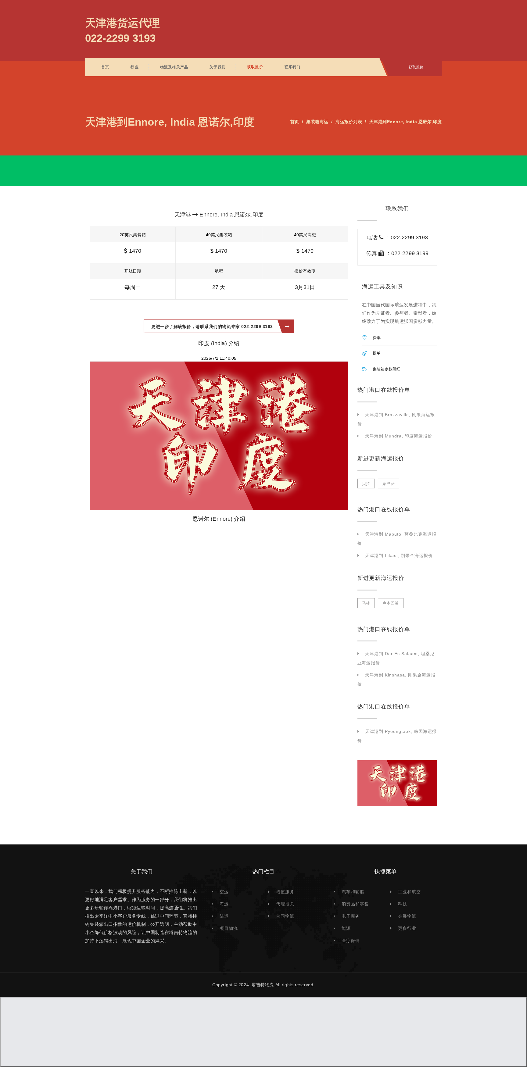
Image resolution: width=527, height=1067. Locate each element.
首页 (105, 67)
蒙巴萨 (388, 483)
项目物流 (229, 928)
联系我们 (293, 67)
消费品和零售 (355, 903)
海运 (224, 903)
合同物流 (285, 916)
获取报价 (255, 67)
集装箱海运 (317, 121)
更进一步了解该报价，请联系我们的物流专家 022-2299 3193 (212, 326)
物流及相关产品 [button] (174, 67)
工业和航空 (409, 891)
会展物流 (407, 916)
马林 (366, 603)
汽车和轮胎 (353, 891)
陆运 (224, 916)
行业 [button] (134, 67)
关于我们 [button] (218, 67)
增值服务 (285, 891)
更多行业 (407, 928)
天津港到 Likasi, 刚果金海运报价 (399, 555)
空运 (224, 891)
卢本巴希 (390, 603)
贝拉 (366, 483)
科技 (402, 903)
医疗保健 (351, 940)
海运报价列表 (348, 121)
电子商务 (351, 916)
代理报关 (285, 903)
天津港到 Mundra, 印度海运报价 (398, 436)
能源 (346, 928)
